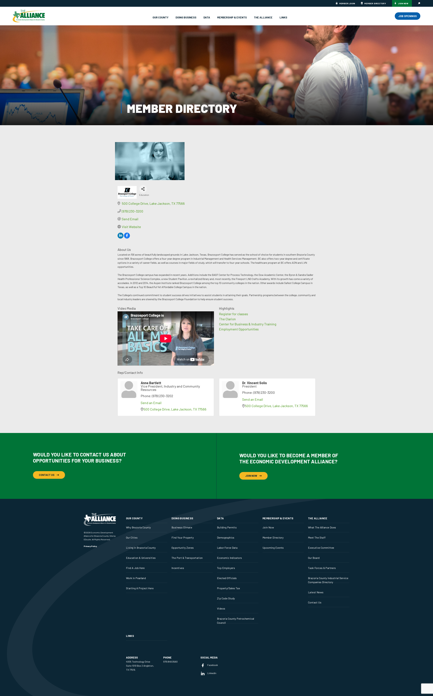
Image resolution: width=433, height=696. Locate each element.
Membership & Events (232, 17)
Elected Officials (227, 578)
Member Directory (375, 3)
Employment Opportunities (239, 329)
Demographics (225, 537)
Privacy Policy (90, 546)
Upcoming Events (273, 547)
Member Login (347, 3)
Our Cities (132, 537)
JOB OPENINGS (407, 16)
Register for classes (233, 314)
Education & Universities (141, 557)
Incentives (178, 567)
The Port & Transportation (187, 557)
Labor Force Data (227, 547)
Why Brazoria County (138, 527)
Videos (221, 608)
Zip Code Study (226, 598)
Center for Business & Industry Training (247, 324)
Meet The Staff (317, 537)
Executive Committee (321, 547)
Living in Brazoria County (141, 547)
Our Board (314, 557)
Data (206, 17)
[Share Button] (143, 189)
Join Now (403, 3)
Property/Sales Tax (228, 588)
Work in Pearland (136, 578)
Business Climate (182, 527)
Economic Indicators (229, 557)
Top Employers (226, 567)
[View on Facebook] (127, 237)
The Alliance (263, 17)
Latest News (315, 592)
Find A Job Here (135, 567)
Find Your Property (183, 537)
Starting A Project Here (140, 588)
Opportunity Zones (183, 547)
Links (283, 17)
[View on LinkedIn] (120, 237)
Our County (160, 17)
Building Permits (227, 527)
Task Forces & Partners (322, 567)
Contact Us (46, 474)
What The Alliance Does (322, 527)
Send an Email (151, 403)
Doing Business (186, 17)
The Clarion (227, 319)
